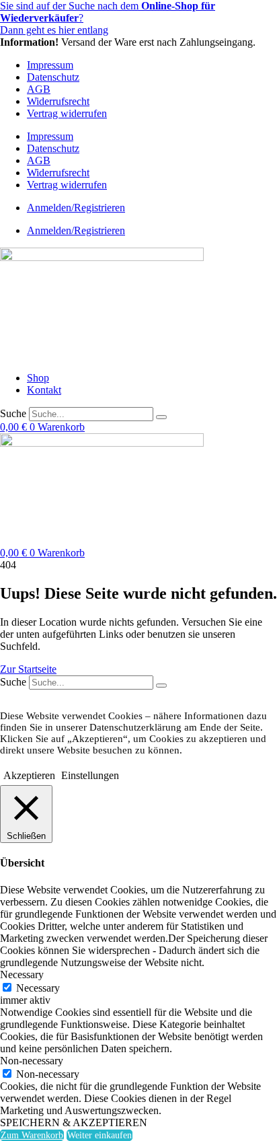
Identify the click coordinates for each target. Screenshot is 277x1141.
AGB (38, 89)
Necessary (38, 988)
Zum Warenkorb (32, 1135)
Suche (13, 413)
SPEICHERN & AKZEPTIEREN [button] (73, 1122)
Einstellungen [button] (90, 775)
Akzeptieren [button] (29, 775)
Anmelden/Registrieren (76, 207)
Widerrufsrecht (58, 101)
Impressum (50, 65)
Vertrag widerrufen (67, 113)
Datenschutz (53, 77)
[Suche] (161, 417)
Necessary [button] (22, 974)
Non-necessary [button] (31, 1060)
